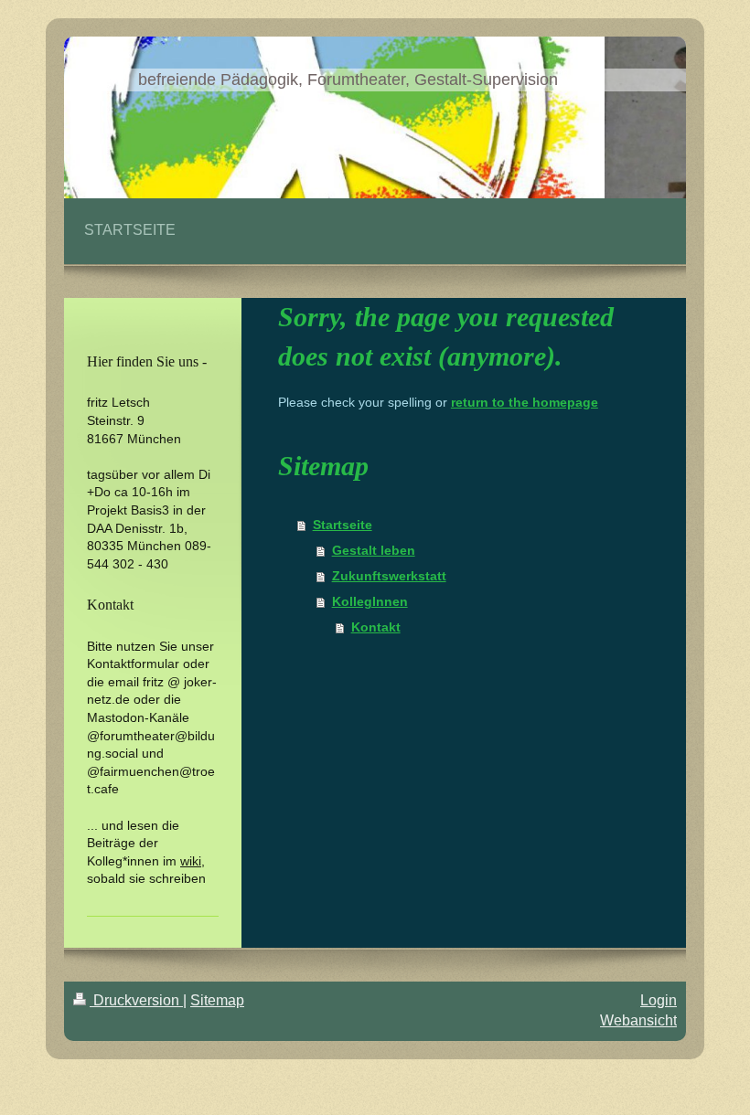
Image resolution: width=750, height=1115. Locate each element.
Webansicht (638, 1020)
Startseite (342, 524)
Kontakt (376, 627)
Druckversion (136, 1000)
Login (658, 1000)
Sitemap (217, 1000)
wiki (190, 861)
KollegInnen (370, 601)
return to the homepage (524, 402)
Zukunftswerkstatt (389, 575)
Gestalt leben (373, 550)
